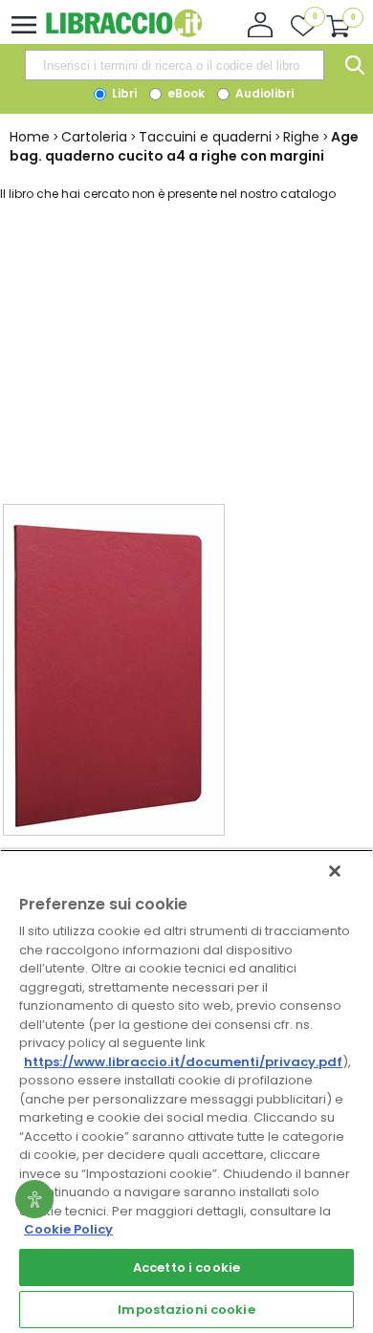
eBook (185, 93)
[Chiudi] (334, 871)
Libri (123, 93)
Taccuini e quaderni (205, 136)
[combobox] (174, 65)
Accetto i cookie (186, 1267)
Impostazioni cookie (186, 1309)
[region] (186, 1091)
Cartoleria (94, 136)
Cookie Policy (68, 1229)
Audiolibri (263, 93)
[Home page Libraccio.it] (124, 33)
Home (30, 136)
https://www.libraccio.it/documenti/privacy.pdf (183, 1062)
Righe (301, 136)
